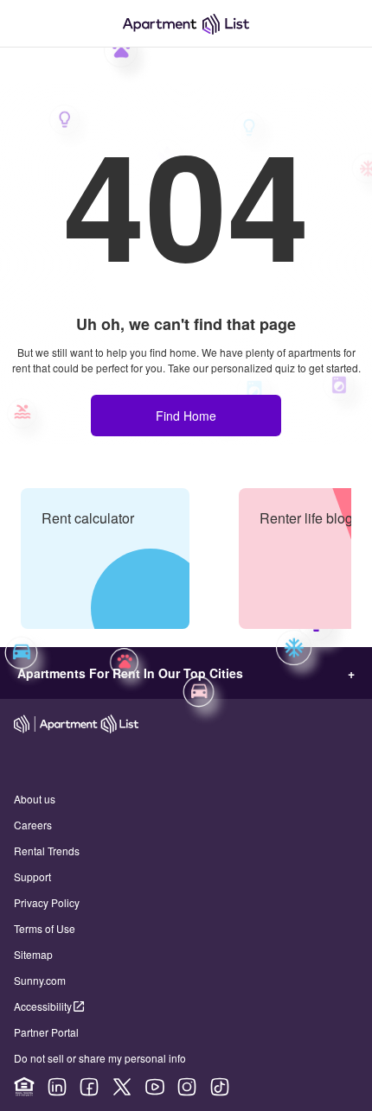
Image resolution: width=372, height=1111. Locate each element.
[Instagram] (186, 1086)
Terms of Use (44, 928)
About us (34, 798)
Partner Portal (46, 1032)
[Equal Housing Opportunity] (24, 1086)
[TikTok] (219, 1086)
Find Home (186, 415)
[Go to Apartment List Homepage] (186, 24)
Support (32, 876)
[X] (122, 1086)
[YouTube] (154, 1086)
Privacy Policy (47, 902)
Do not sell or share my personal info (100, 1058)
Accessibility (43, 1006)
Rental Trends (47, 850)
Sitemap (33, 954)
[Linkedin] (57, 1086)
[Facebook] (89, 1086)
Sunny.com (40, 980)
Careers (33, 824)
